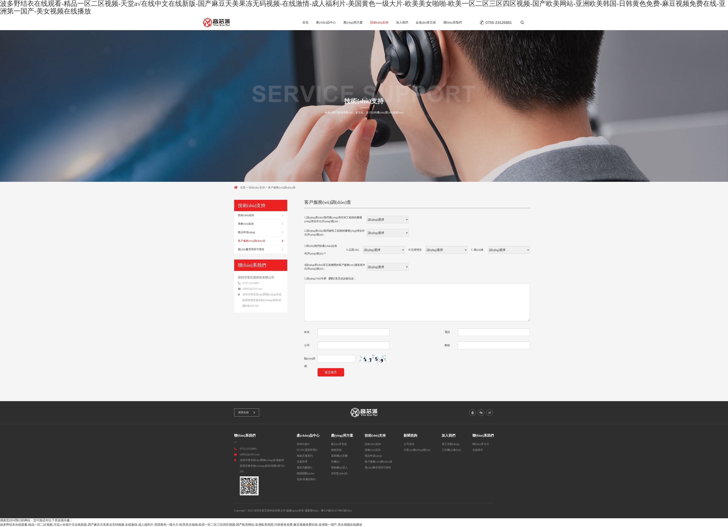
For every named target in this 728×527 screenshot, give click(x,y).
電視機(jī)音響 (339, 455)
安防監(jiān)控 (339, 473)
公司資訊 (409, 444)
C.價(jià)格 (477, 249)
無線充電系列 (305, 455)
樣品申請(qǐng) (246, 232)
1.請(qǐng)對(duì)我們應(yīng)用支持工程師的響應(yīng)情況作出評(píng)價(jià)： (333, 219)
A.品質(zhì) (352, 249)
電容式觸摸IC (305, 467)
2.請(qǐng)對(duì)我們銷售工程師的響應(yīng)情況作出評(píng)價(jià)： (334, 232)
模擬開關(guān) (305, 473)
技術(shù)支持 (379, 22)
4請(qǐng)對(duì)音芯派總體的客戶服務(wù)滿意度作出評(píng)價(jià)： (334, 267)
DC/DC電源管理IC (307, 450)
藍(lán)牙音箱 (339, 444)
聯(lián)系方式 (480, 444)
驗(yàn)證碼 (309, 359)
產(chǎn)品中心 (326, 22)
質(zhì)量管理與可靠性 (251, 249)
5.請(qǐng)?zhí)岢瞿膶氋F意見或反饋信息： (330, 278)
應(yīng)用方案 (353, 22)
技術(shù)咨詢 (246, 215)
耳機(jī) (335, 461)
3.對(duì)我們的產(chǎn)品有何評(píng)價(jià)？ (320, 250)
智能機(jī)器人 (339, 467)
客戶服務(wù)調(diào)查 (282, 187)
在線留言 (477, 450)
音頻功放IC (303, 444)
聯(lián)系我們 (452, 22)
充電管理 (302, 461)
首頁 (305, 22)
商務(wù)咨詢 (246, 223)
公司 (307, 345)
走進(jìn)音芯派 (426, 22)
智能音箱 (336, 450)
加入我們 (402, 22)
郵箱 (447, 345)
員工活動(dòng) (451, 444)
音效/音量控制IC (306, 479)
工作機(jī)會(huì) (451, 450)
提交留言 (331, 372)
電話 (447, 332)
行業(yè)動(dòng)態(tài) (417, 450)
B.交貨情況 (415, 249)
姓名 (307, 332)
